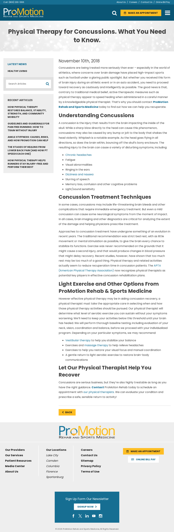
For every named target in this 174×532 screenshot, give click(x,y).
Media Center (15, 466)
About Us (121, 2)
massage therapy (96, 345)
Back (68, 412)
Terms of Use (90, 472)
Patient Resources (18, 461)
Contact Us (146, 2)
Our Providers (15, 450)
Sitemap (87, 461)
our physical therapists (98, 392)
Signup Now (86, 506)
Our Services (14, 455)
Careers (133, 2)
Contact (98, 387)
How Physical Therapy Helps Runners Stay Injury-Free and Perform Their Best (28, 164)
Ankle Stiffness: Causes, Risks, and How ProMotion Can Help (28, 138)
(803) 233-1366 (16, 2)
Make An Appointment (142, 13)
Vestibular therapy (78, 340)
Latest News (17, 64)
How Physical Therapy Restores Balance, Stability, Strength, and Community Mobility (27, 112)
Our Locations (56, 450)
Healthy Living (17, 71)
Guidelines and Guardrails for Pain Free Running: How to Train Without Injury (28, 127)
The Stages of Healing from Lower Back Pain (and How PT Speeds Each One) (28, 150)
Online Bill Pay (163, 2)
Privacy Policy (91, 466)
